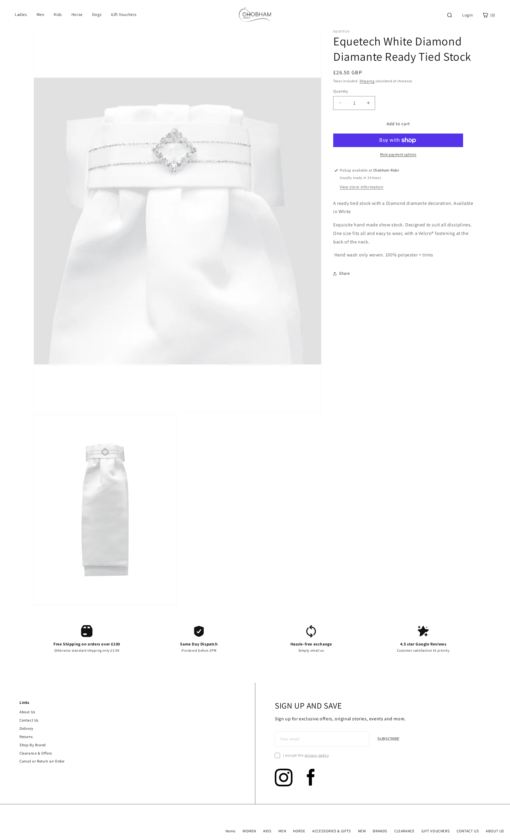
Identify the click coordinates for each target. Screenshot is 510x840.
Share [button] (344, 273)
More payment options (398, 154)
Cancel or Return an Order (42, 761)
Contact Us (28, 720)
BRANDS (380, 831)
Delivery (26, 728)
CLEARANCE (404, 831)
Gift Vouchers (124, 14)
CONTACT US (468, 831)
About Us (27, 711)
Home (230, 831)
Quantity (340, 91)
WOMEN (249, 831)
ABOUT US (495, 831)
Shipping (367, 81)
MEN (282, 831)
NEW (362, 831)
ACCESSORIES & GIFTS (331, 831)
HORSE (299, 831)
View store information (361, 187)
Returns (25, 736)
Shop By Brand (32, 744)
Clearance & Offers (35, 753)
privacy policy (317, 755)
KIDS (267, 831)
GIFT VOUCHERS (435, 831)
